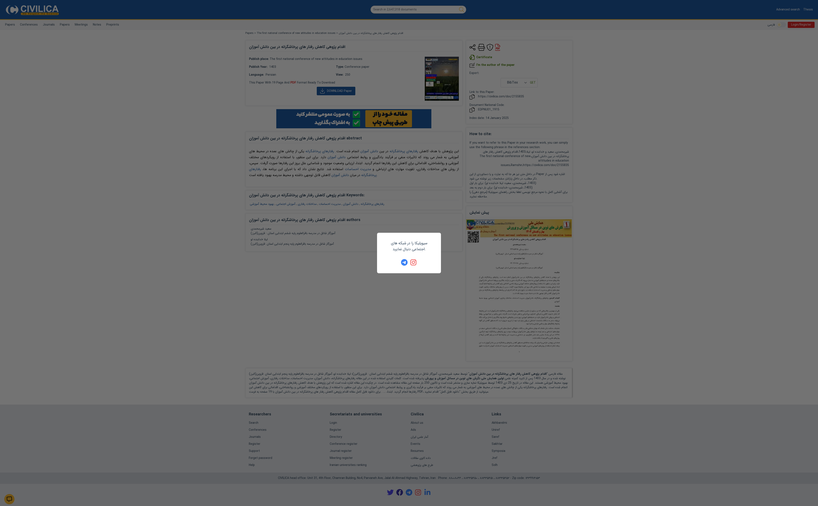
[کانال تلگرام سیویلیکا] (404, 262)
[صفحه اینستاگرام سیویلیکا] (413, 262)
